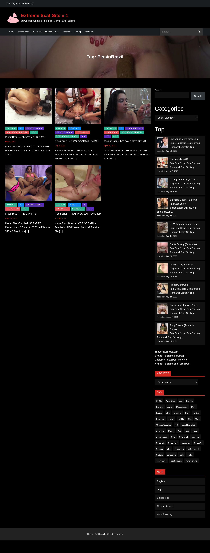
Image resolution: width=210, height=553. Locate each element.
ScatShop (186, 443)
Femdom (160, 419)
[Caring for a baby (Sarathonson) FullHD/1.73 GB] (162, 183)
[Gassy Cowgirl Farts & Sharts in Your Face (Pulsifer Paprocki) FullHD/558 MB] (162, 268)
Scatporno (173, 443)
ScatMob (89, 32)
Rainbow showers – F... (182, 285)
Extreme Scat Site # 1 (44, 15)
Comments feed (165, 506)
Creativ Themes (115, 534)
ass (180, 401)
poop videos (161, 437)
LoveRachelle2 (188, 425)
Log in (160, 489)
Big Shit (159, 407)
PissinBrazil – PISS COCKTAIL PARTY (77, 141)
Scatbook (67, 32)
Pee (179, 431)
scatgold (195, 437)
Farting (196, 413)
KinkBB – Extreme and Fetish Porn (172, 364)
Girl (189, 419)
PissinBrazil (78, 209)
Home (12, 32)
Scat (57, 32)
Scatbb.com (23, 32)
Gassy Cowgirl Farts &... (182, 264)
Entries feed (163, 498)
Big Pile (189, 401)
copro (169, 407)
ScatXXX (198, 443)
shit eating (179, 449)
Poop (195, 431)
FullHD (181, 419)
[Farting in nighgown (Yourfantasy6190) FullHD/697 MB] (162, 308)
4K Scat (48, 32)
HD (21, 128)
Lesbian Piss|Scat (34, 128)
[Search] (199, 32)
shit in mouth (193, 449)
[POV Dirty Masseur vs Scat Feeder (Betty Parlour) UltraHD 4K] (162, 227)
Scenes (159, 449)
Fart (187, 413)
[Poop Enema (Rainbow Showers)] (162, 328)
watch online (191, 461)
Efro (168, 413)
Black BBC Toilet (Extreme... (184, 200)
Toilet (190, 455)
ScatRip (77, 32)
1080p (159, 401)
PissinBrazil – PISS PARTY (20, 213)
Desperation (181, 407)
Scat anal (183, 437)
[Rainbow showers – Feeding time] (162, 288)
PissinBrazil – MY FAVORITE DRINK (125, 141)
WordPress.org (164, 514)
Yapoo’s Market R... (180, 159)
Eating (159, 413)
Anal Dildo (170, 401)
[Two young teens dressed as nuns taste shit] (162, 142)
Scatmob (160, 443)
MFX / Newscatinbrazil (17, 132)
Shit (168, 449)
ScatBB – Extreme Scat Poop (170, 356)
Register (161, 481)
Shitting (159, 455)
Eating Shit (74, 128)
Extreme (177, 413)
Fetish (171, 419)
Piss (107, 136)
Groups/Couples (163, 425)
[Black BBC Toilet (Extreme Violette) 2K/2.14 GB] (162, 203)
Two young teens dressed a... (185, 139)
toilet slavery (176, 461)
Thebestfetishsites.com (166, 352)
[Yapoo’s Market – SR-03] (162, 162)
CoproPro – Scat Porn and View (171, 360)
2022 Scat (11, 128)
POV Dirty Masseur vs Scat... (184, 224)
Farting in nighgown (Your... (184, 305)
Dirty (193, 407)
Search (158, 90)
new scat (160, 431)
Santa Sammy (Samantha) (183, 244)
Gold (197, 419)
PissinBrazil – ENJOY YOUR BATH (25, 137)
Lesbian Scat (83, 132)
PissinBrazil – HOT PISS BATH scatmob (78, 213)
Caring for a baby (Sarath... (183, 179)
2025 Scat (36, 32)
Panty (170, 431)
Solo (182, 455)
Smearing (171, 455)
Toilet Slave (161, 461)
